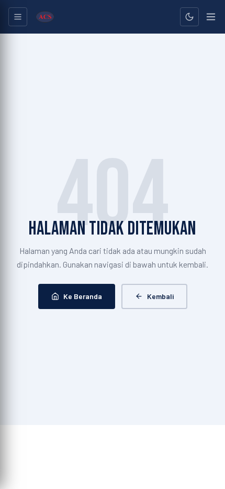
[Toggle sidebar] (17, 16)
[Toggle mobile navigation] (211, 17)
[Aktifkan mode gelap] (189, 16)
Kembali (160, 296)
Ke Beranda (82, 296)
